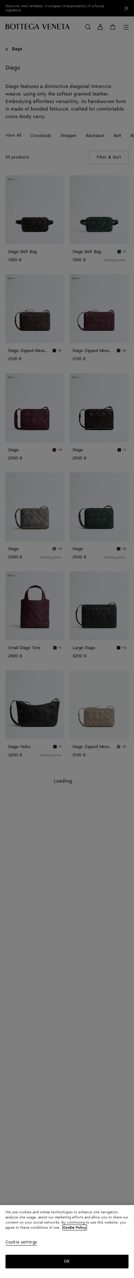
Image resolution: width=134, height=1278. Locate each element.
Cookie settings (21, 1242)
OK (67, 1261)
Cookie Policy (74, 1227)
